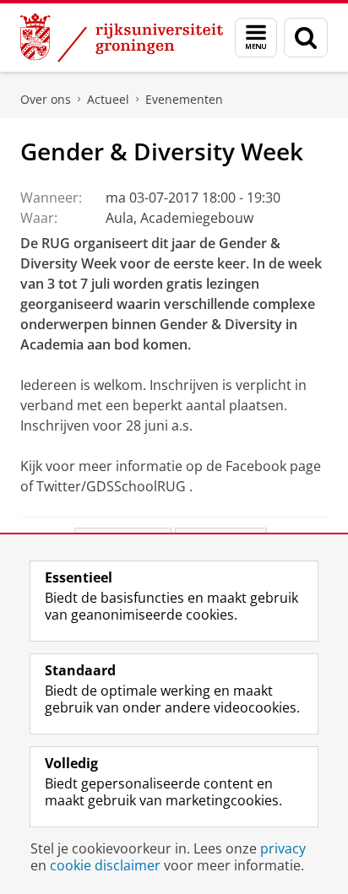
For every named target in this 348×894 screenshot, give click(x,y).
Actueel (108, 99)
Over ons (45, 99)
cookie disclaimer (105, 865)
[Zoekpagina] (306, 37)
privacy (283, 848)
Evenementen (184, 99)
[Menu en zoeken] (256, 37)
